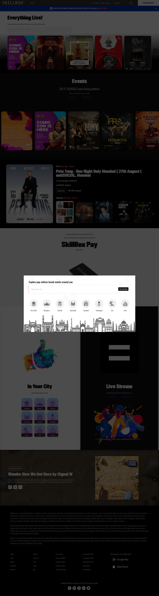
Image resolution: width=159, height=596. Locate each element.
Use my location (123, 289)
